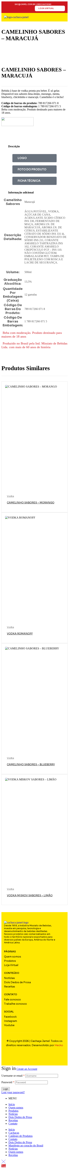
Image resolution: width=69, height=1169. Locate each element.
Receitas (13, 1120)
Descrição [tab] (14, 146)
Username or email (13, 1075)
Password (7, 1082)
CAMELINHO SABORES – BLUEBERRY (31, 764)
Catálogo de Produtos (20, 1135)
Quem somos (15, 1107)
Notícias (13, 1113)
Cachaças (13, 1132)
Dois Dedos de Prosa (20, 1117)
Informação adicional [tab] (21, 192)
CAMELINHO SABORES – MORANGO (30, 502)
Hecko (59, 1045)
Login (5, 1089)
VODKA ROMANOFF (20, 633)
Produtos (13, 1110)
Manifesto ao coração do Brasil (25, 1145)
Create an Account (26, 1068)
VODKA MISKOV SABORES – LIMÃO (30, 895)
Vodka (10, 496)
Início (11, 1104)
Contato (12, 1123)
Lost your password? (13, 1092)
